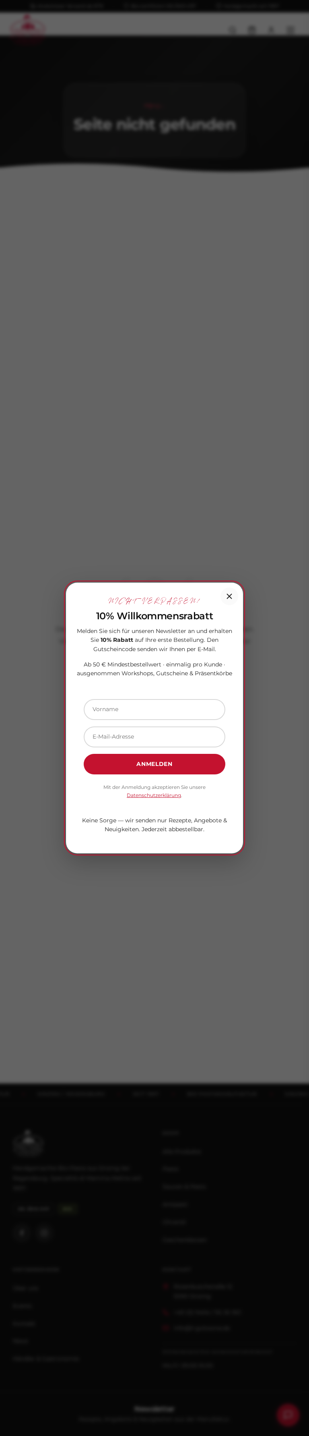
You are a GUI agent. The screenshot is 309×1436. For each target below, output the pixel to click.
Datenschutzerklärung (154, 795)
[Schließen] (229, 596)
